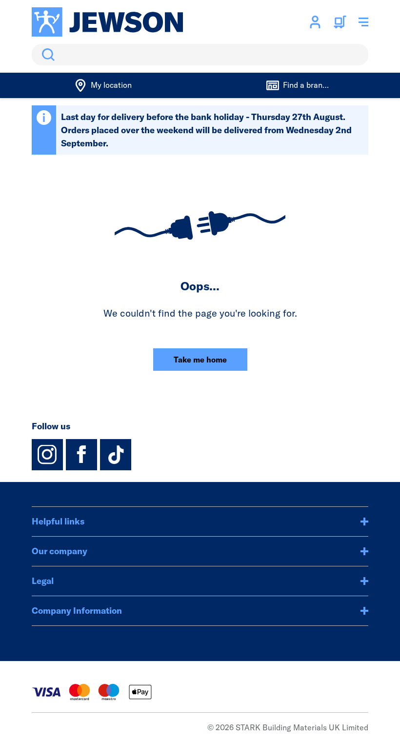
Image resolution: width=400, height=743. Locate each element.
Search (46, 54)
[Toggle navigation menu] (363, 22)
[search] (200, 54)
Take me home (200, 359)
